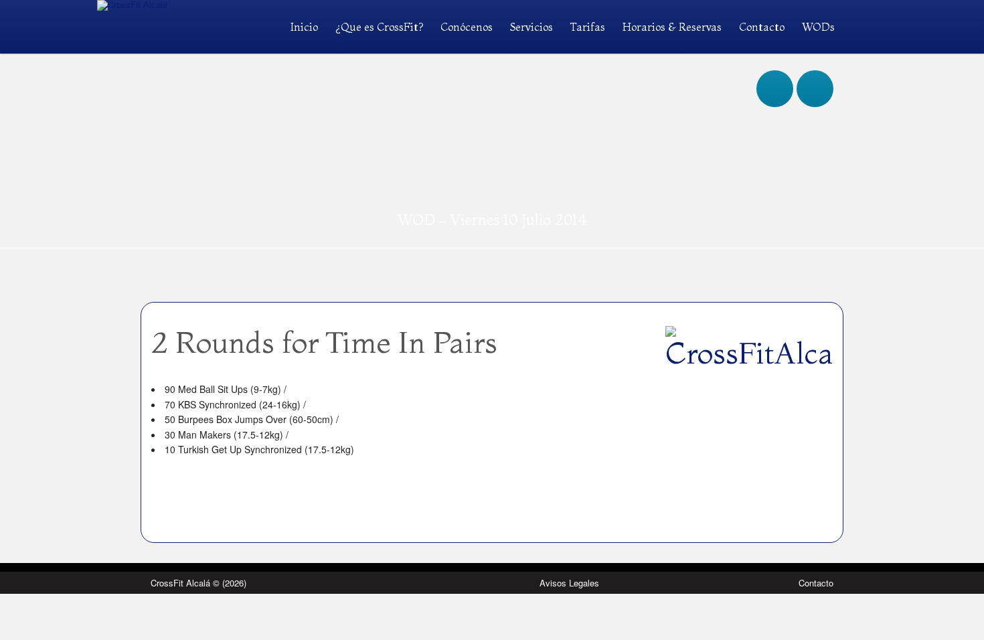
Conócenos (466, 26)
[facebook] (774, 75)
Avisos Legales (569, 582)
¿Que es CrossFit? (379, 26)
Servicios (531, 26)
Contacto (762, 26)
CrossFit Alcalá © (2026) (198, 582)
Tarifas (587, 26)
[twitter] (815, 75)
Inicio (304, 26)
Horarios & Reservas (672, 26)
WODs (818, 26)
